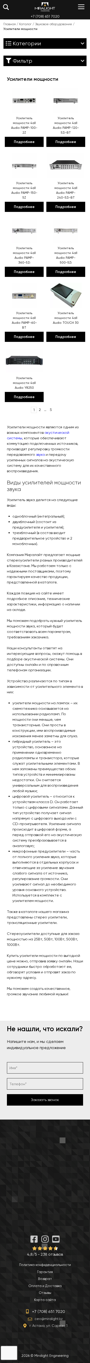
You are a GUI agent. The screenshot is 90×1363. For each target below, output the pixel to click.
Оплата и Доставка (45, 1286)
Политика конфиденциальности (45, 1265)
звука (40, 454)
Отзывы (45, 1293)
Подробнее (24, 142)
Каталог (25, 24)
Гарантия (45, 1272)
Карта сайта (45, 1300)
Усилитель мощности (66, 317)
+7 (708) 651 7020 (45, 16)
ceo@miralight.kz (49, 1319)
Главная (9, 24)
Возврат (45, 1279)
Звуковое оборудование (53, 24)
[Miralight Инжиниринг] (45, 7)
